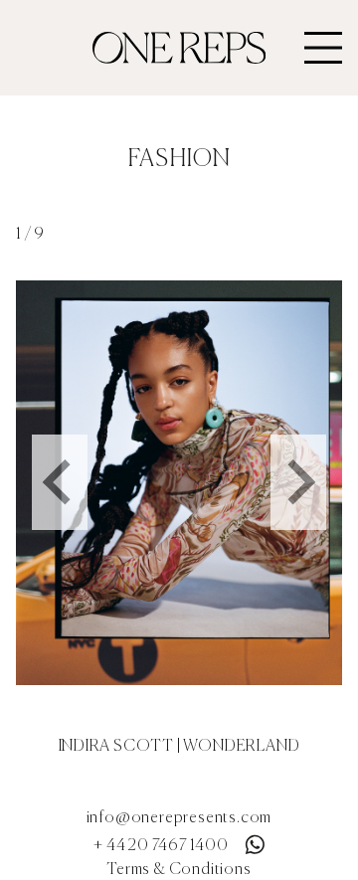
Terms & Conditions (178, 870)
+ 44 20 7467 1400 (161, 846)
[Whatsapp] (255, 840)
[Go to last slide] (60, 482)
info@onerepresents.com (179, 818)
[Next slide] (298, 482)
